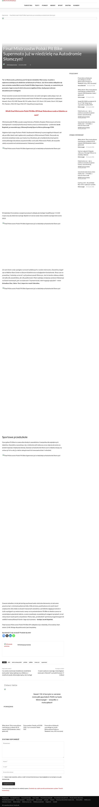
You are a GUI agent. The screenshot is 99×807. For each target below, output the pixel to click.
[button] (94, 5)
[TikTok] (92, 1)
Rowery (76, 5)
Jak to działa (39, 800)
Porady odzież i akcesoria (76, 797)
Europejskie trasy (15, 797)
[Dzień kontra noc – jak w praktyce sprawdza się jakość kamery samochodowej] (72, 113)
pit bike (25, 662)
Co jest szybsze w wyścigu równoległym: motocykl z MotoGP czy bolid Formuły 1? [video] (51, 673)
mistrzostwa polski (17, 662)
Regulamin (48, 802)
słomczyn (37, 662)
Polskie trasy (5, 797)
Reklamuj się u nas (27, 802)
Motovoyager (81, 97)
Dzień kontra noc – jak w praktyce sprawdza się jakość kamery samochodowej (86, 112)
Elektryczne (87, 800)
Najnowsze (5, 15)
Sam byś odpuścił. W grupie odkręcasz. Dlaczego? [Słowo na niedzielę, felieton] (87, 152)
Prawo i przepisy (20, 800)
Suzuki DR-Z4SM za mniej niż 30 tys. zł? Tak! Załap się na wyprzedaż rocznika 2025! (87, 103)
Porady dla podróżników (8, 800)
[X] (7, 635)
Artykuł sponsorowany (84, 116)
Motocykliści (79, 800)
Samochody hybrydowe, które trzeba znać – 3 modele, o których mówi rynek (86, 123)
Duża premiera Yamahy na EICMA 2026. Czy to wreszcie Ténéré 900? (32, 727)
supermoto (44, 662)
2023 (9, 662)
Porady (45, 5)
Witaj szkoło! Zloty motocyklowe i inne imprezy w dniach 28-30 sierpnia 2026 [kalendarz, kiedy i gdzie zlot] (87, 92)
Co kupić (46, 800)
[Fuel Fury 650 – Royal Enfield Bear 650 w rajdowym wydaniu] (72, 185)
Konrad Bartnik (82, 85)
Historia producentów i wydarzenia (65, 800)
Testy (37, 5)
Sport (60, 5)
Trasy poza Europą (26, 797)
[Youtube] (95, 1)
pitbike (31, 662)
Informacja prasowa (12, 64)
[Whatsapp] (13, 635)
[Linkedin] (10, 635)
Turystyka (28, 5)
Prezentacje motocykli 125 (61, 797)
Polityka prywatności (38, 802)
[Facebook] (85, 1)
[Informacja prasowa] (5, 64)
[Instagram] (89, 1)
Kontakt (55, 802)
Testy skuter (35, 797)
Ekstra (68, 5)
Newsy (52, 5)
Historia (52, 800)
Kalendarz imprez (6, 802)
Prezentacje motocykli (46, 797)
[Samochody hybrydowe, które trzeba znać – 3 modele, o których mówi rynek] (72, 124)
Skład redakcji (16, 802)
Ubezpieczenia (30, 800)
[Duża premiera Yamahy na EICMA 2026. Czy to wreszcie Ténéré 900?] (33, 717)
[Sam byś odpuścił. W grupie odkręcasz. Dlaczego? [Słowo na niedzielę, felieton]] (72, 153)
